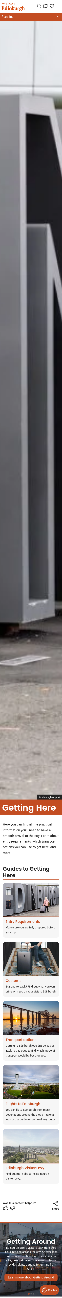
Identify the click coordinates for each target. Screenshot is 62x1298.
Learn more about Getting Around (31, 1277)
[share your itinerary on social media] (55, 1203)
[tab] (29, 1294)
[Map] (45, 5)
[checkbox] (5, 1208)
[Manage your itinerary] (51, 5)
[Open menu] (58, 5)
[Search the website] (39, 5)
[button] (55, 1203)
